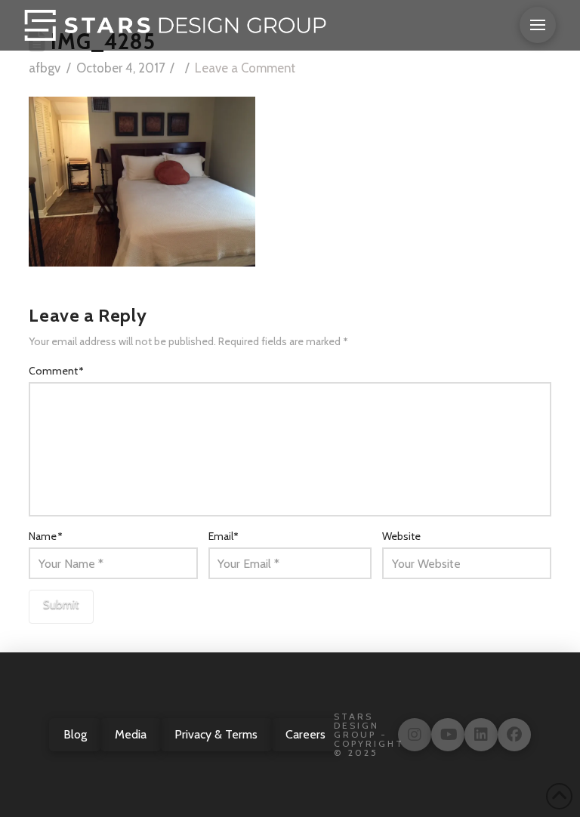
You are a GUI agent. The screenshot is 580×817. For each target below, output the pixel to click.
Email (223, 536)
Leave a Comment (245, 68)
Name (46, 536)
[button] (538, 25)
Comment (56, 371)
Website (401, 536)
